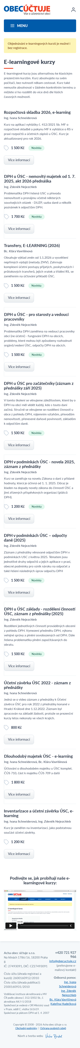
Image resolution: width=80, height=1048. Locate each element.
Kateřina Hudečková (63, 1004)
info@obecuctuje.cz (62, 961)
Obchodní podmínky (26, 1028)
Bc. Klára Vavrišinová (63, 999)
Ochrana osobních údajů (53, 1028)
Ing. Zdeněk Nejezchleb (68, 993)
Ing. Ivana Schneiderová (67, 984)
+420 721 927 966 (65, 954)
